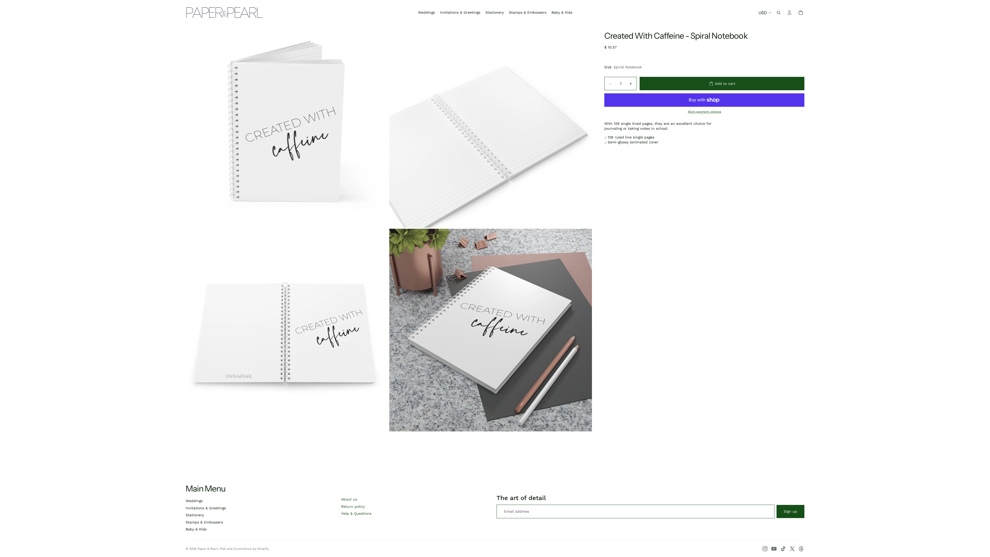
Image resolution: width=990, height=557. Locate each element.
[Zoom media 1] (287, 126)
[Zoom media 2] (490, 126)
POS (223, 549)
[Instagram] (765, 549)
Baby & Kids (196, 529)
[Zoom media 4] (490, 330)
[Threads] (801, 549)
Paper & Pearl (207, 549)
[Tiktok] (783, 549)
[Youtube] (774, 549)
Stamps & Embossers (204, 522)
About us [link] (349, 499)
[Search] (778, 12)
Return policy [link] (353, 506)
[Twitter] (792, 549)
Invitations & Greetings (206, 508)
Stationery (195, 515)
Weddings (194, 501)
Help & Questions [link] (356, 513)
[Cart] (800, 12)
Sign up (790, 511)
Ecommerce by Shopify (251, 549)
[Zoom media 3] (287, 330)
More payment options (704, 111)
